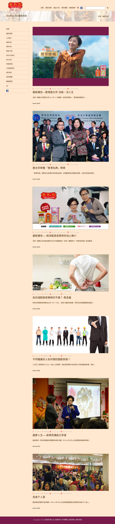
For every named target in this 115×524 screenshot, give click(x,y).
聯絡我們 (72, 8)
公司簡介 (9, 38)
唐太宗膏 (9, 59)
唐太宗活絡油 (10, 55)
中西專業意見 (10, 68)
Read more (36, 103)
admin (58, 294)
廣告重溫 (9, 72)
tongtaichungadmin (62, 88)
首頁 (42, 8)
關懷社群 (9, 42)
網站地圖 (79, 520)
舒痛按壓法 (9, 64)
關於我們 (49, 8)
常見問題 (64, 8)
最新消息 (9, 46)
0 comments (38, 88)
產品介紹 (56, 8)
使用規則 (72, 520)
